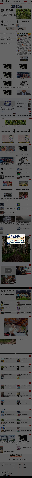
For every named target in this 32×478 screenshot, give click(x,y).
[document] (16, 239)
